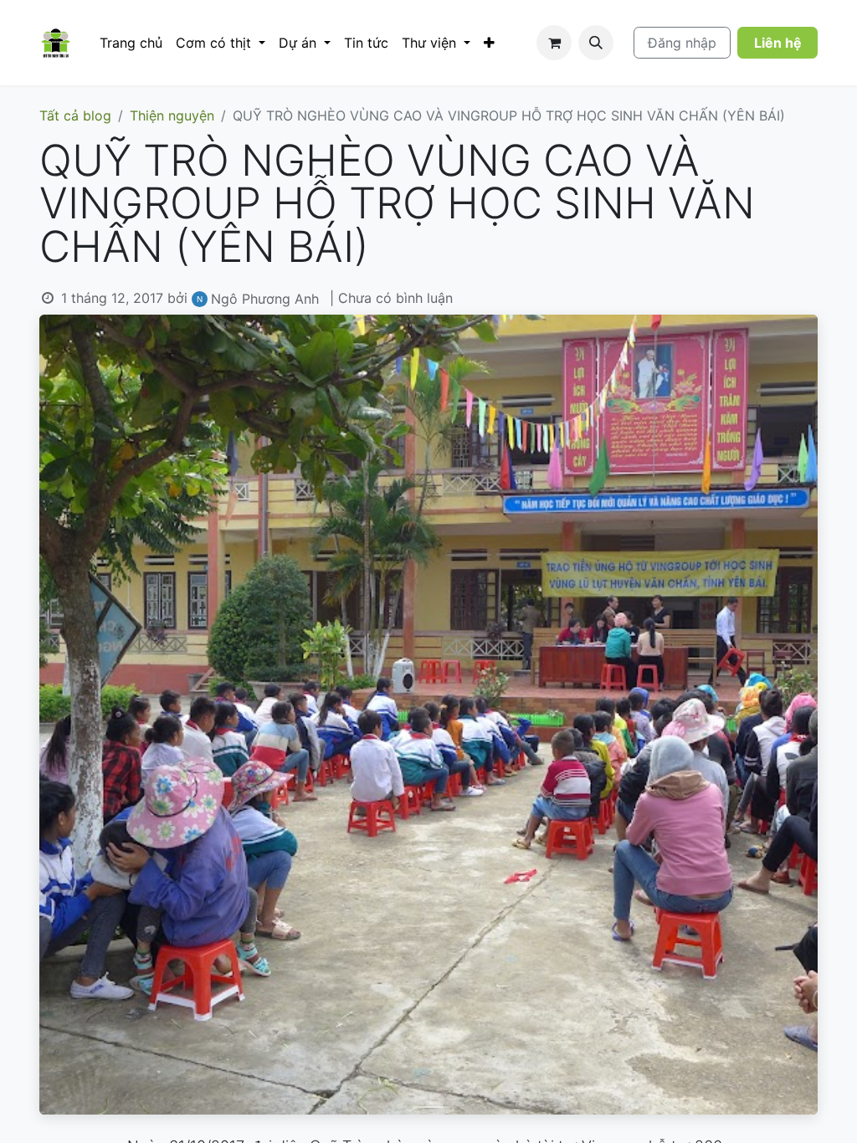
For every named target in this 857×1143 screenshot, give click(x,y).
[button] (595, 42)
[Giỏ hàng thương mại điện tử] (554, 42)
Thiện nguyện (172, 115)
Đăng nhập (682, 42)
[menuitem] (131, 42)
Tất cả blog (75, 115)
